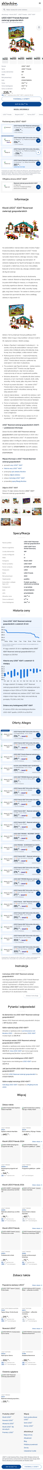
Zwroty (26, 1448)
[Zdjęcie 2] (13, 60)
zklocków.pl (5, 14)
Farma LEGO (31, 114)
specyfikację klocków (19, 481)
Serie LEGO (28, 1423)
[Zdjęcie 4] (29, 60)
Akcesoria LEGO (8, 1423)
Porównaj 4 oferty (21, 99)
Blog (25, 1441)
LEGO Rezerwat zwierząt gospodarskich (22, 1074)
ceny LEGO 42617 (16, 465)
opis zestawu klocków (18, 472)
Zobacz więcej (36, 1141)
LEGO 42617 (31, 1033)
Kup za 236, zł (21, 104)
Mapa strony (28, 1435)
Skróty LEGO (28, 1426)
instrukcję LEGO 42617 (17, 478)
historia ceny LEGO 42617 (13, 468)
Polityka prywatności (31, 1444)
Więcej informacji (21, 109)
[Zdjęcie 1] (5, 60)
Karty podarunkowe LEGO (30, 1418)
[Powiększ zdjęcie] (21, 39)
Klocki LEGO (13, 14)
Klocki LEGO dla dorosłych (8, 1428)
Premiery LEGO (8, 1432)
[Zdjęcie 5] (37, 60)
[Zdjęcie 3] (21, 60)
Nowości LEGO (7, 1420)
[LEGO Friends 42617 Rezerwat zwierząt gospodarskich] (5, 501)
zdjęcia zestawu (15, 475)
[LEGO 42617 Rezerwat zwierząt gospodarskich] (5, 511)
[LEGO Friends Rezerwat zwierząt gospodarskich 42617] (16, 501)
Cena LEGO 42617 (16, 1051)
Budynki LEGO (19, 114)
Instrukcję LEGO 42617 (9, 1085)
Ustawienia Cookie (30, 1451)
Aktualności (28, 1438)
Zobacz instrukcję (32, 996)
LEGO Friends (22, 14)
